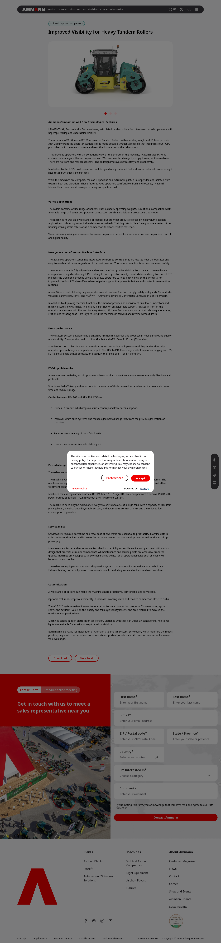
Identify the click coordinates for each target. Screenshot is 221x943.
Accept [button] (140, 478)
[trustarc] (144, 488)
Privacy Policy (79, 488)
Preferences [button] (114, 478)
